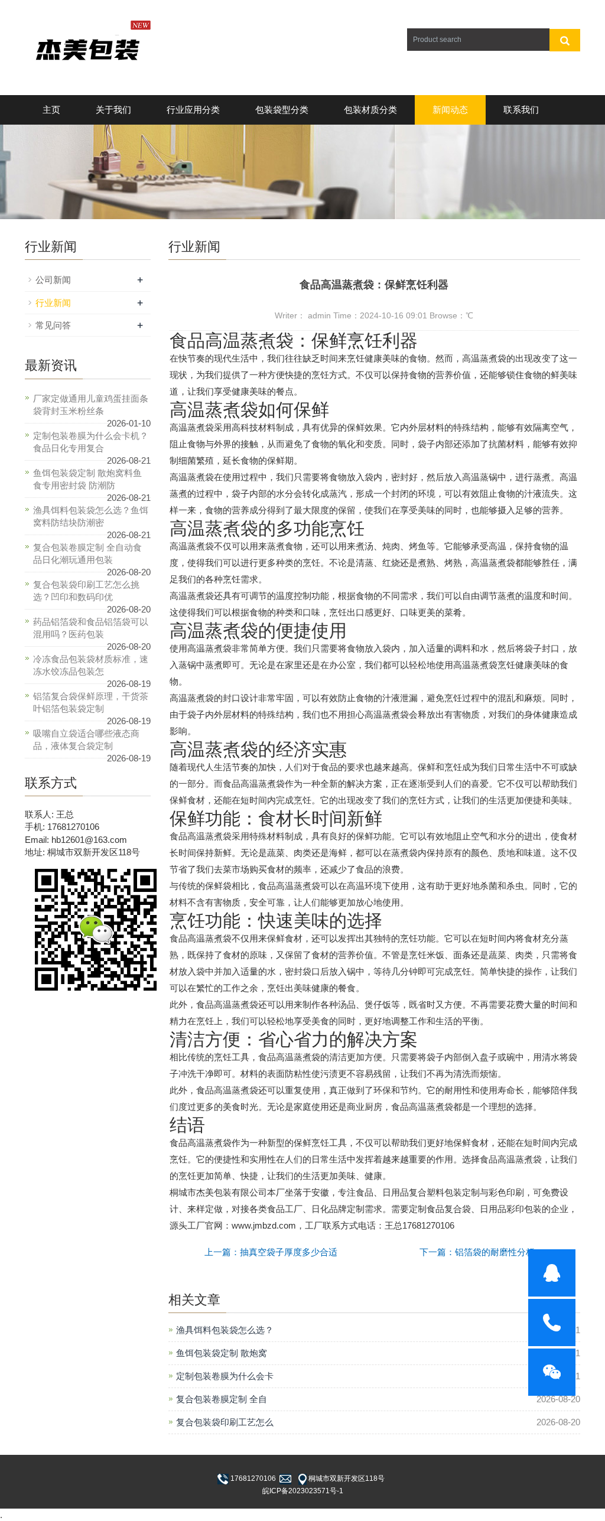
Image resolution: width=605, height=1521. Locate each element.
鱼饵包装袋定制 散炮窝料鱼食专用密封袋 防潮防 (87, 479)
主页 (51, 110)
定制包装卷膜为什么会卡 (225, 1376)
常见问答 (53, 325)
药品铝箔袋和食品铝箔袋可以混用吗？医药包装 (90, 628)
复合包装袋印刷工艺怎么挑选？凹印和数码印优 (86, 590)
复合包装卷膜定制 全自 (221, 1399)
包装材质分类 (370, 110)
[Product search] (564, 40)
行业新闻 (53, 303)
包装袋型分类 (281, 110)
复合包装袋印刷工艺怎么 (225, 1422)
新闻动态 (450, 110)
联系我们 (521, 110)
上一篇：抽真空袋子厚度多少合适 (270, 1252)
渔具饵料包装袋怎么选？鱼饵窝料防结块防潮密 (90, 516)
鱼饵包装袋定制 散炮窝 (221, 1353)
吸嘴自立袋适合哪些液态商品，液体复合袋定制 (86, 739)
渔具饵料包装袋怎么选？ (225, 1330)
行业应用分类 (193, 110)
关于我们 (113, 110)
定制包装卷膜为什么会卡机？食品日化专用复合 (90, 442)
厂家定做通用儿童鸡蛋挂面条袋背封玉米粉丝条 (90, 404)
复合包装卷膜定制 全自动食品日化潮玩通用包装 (87, 553)
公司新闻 (53, 280)
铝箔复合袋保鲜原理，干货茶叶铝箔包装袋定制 (90, 702)
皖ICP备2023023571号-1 (302, 1491)
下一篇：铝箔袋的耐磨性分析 (477, 1252)
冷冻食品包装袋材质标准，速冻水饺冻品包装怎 (90, 665)
